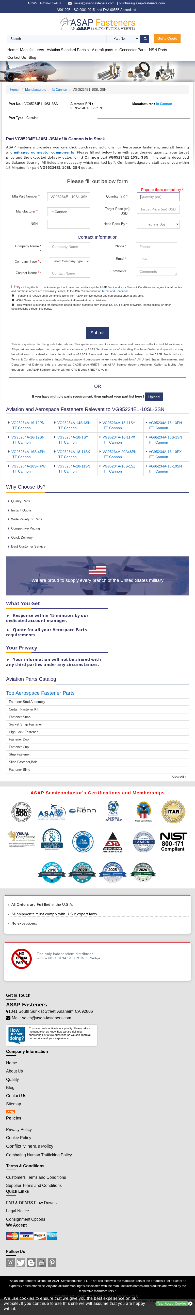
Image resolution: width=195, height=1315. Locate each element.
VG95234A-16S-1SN (165, 437)
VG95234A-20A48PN (120, 452)
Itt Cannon (59, 90)
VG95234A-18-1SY (72, 437)
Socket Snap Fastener (25, 724)
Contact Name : (28, 273)
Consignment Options (25, 1219)
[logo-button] (97, 23)
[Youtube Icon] (41, 1262)
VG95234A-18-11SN (73, 466)
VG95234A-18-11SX (73, 452)
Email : (122, 259)
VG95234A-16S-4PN (28, 452)
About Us (14, 1071)
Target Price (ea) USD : (117, 211)
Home (12, 50)
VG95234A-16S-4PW (28, 466)
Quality (12, 1079)
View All (178, 777)
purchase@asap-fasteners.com (142, 3)
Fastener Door (19, 739)
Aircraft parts (103, 50)
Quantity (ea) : (117, 196)
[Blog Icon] (31, 1262)
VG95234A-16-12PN (27, 423)
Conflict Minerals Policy (29, 1146)
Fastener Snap (19, 717)
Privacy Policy (19, 1129)
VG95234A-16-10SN (165, 466)
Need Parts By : (116, 224)
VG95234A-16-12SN (27, 437)
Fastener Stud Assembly (27, 702)
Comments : (119, 271)
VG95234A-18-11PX (119, 437)
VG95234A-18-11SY (119, 423)
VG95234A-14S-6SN (74, 423)
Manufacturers (32, 50)
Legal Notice (17, 1211)
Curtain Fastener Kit (23, 709)
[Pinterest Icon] (52, 1262)
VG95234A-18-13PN (165, 423)
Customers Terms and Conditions (36, 1177)
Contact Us (16, 57)
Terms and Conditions (115, 291)
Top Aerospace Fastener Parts (40, 693)
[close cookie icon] (190, 1303)
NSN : (35, 224)
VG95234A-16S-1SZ (119, 466)
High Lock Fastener (23, 732)
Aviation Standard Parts (67, 50)
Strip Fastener (19, 754)
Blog (32, 57)
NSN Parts (158, 50)
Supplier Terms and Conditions (34, 1185)
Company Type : (28, 261)
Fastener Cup (19, 747)
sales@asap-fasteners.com (94, 3)
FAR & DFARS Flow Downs (31, 1203)
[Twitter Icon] (21, 1262)
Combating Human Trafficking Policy (39, 1155)
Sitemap (13, 1104)
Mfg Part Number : (26, 198)
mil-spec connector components (44, 152)
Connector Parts (133, 50)
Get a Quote (167, 38)
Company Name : (28, 248)
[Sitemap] (12, 1112)
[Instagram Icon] (10, 1262)
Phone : (121, 246)
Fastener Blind (19, 770)
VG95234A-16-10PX (165, 452)
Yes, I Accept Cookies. (172, 1303)
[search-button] (144, 39)
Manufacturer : (28, 211)
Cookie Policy (18, 1138)
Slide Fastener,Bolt (23, 762)
